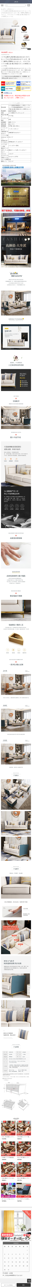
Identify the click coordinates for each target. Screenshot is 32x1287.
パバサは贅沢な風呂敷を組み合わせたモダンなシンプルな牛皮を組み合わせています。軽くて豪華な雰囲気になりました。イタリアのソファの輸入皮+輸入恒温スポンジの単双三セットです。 (16, 13)
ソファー (9, 9)
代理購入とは (8, 93)
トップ (3, 9)
